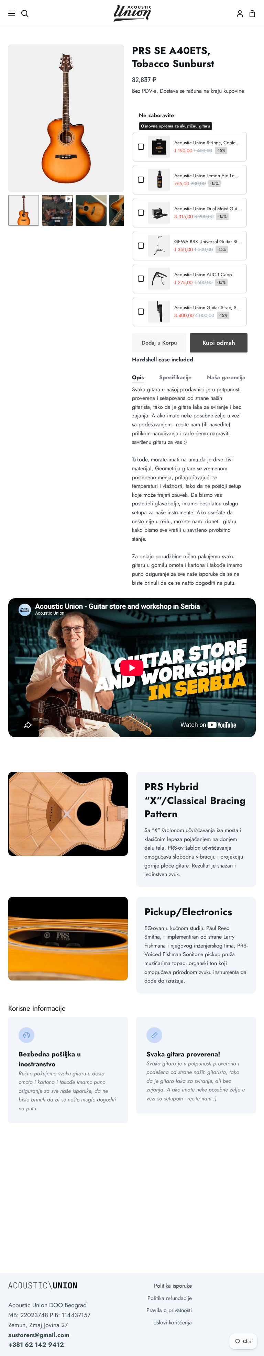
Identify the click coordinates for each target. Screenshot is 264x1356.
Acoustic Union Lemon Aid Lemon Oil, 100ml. (208, 175)
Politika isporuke (173, 1286)
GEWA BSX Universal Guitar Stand (208, 241)
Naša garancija (226, 377)
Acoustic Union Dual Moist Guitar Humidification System (208, 208)
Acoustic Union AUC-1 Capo (203, 274)
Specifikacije (175, 377)
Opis (138, 377)
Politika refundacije (169, 1298)
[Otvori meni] (8, 13)
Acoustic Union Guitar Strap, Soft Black (208, 307)
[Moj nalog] (237, 13)
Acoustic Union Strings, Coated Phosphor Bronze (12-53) (208, 142)
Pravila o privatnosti (169, 1310)
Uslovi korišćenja (172, 1322)
